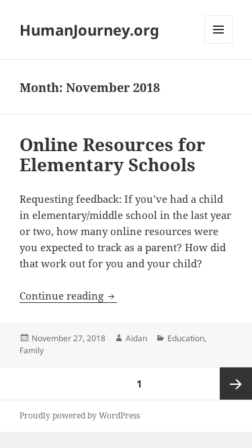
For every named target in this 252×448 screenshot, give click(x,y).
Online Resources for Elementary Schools (112, 154)
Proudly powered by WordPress (79, 415)
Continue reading (68, 295)
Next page (236, 383)
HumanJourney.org (89, 29)
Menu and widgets (219, 43)
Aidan (136, 338)
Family (31, 350)
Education (185, 338)
